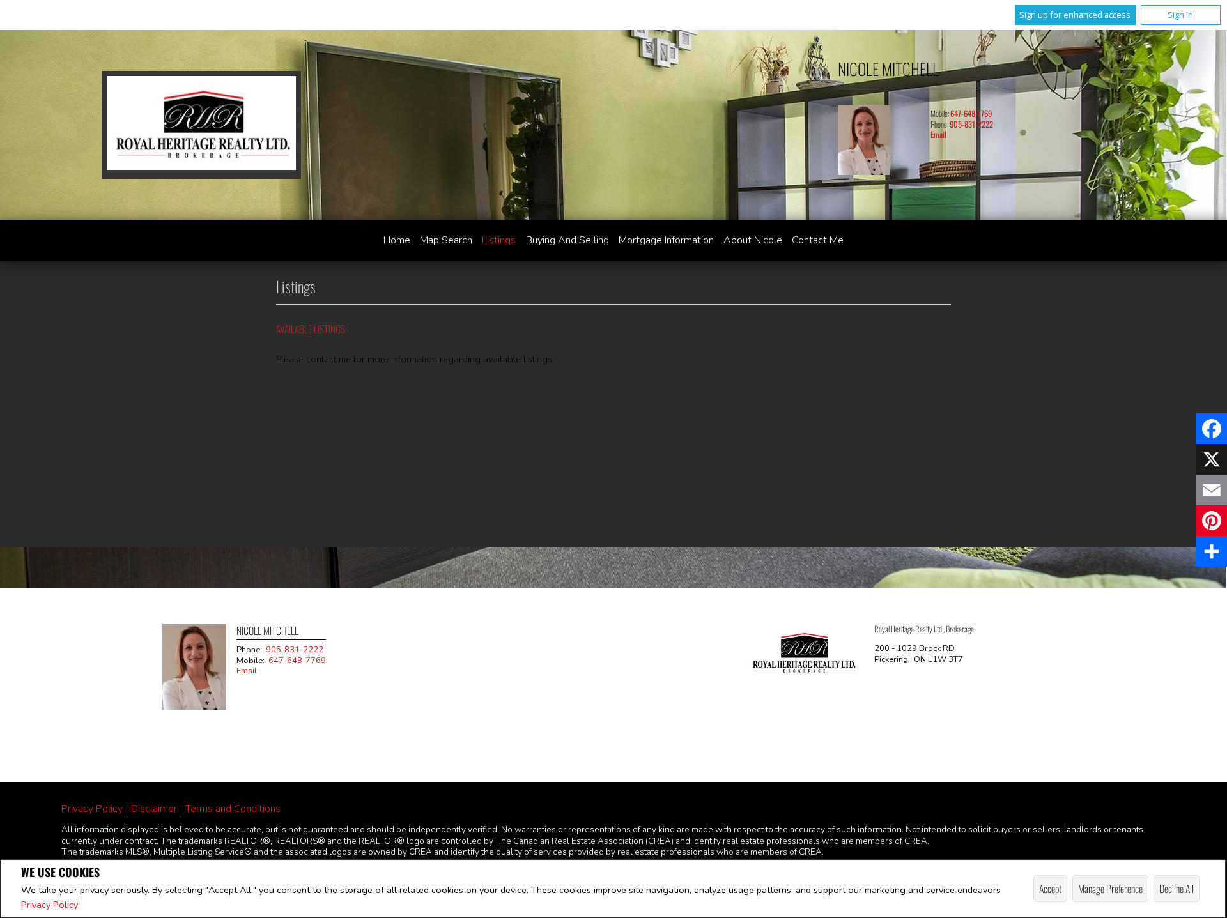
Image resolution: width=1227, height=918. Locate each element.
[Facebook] (1211, 428)
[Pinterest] (1211, 520)
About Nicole (752, 240)
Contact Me (818, 240)
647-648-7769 (971, 113)
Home (396, 240)
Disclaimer (154, 809)
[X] (1211, 459)
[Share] (1211, 551)
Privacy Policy (49, 904)
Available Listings (310, 329)
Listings (499, 240)
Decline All (1176, 888)
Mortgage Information (666, 240)
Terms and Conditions (233, 809)
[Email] (1211, 490)
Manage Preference (1110, 888)
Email (938, 134)
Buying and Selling (567, 240)
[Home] (201, 124)
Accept (1050, 888)
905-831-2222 (971, 124)
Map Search (446, 240)
